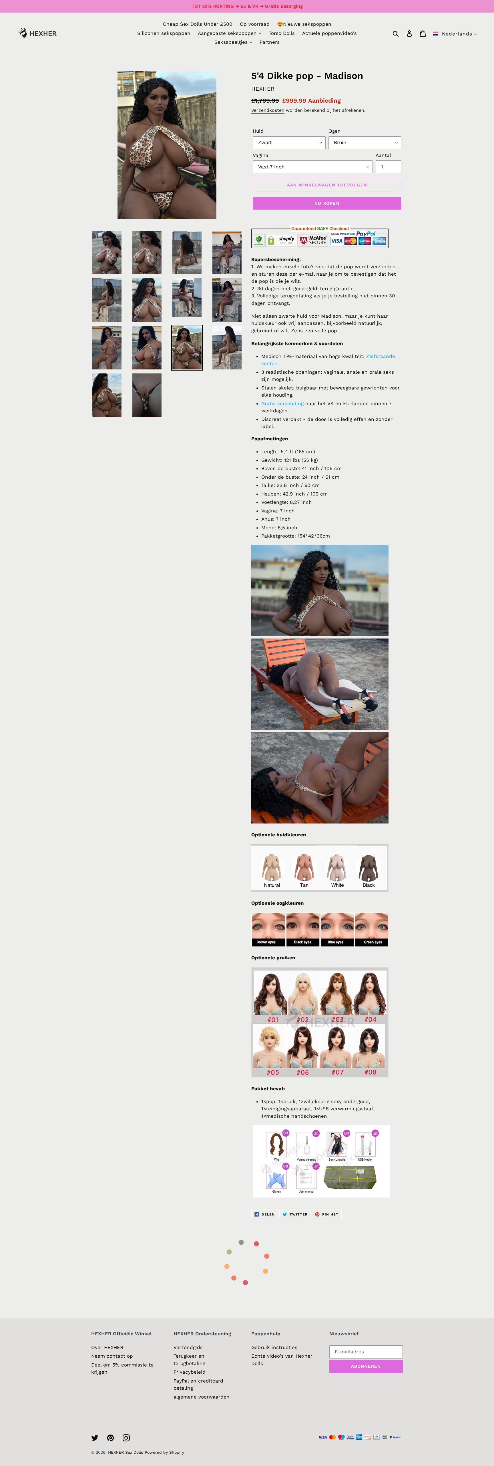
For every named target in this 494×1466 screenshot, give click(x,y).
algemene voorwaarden (202, 1397)
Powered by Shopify (164, 1452)
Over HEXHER (107, 1347)
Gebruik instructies (274, 1347)
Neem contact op (112, 1356)
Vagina (260, 155)
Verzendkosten (267, 110)
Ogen (334, 131)
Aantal (383, 155)
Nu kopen (327, 203)
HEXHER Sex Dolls (125, 1452)
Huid (258, 131)
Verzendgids (188, 1347)
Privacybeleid (190, 1372)
